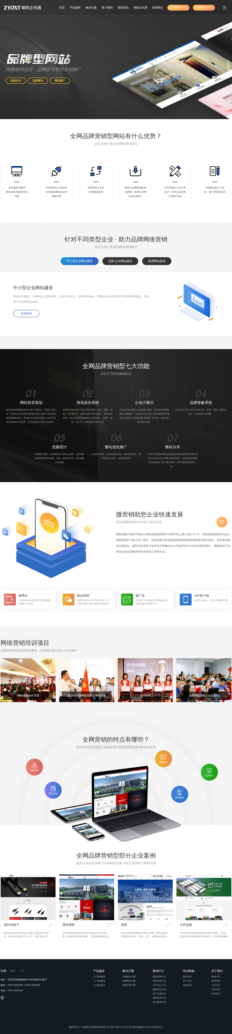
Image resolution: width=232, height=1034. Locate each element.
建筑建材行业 (159, 976)
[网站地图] (137, 1027)
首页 (62, 7)
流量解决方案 (129, 976)
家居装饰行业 (159, 981)
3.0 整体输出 (99, 985)
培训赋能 (188, 971)
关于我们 (217, 971)
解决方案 (91, 7)
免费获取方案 (204, 7)
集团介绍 (215, 976)
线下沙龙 (187, 981)
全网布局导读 (178, 7)
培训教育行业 (159, 998)
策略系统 (187, 985)
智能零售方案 (129, 985)
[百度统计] (157, 1027)
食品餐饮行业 (159, 1002)
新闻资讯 (123, 7)
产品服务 (75, 7)
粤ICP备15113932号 (121, 1027)
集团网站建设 (156, 261)
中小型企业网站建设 (80, 261)
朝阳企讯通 (140, 7)
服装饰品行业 (159, 989)
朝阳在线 (187, 976)
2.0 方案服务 (99, 981)
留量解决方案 (129, 981)
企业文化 (215, 985)
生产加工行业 (159, 985)
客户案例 (107, 7)
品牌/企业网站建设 (120, 261)
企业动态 (215, 989)
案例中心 (158, 971)
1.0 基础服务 (99, 976)
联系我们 (157, 7)
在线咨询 (26, 313)
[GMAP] (147, 1027)
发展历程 (215, 981)
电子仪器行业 (159, 993)
